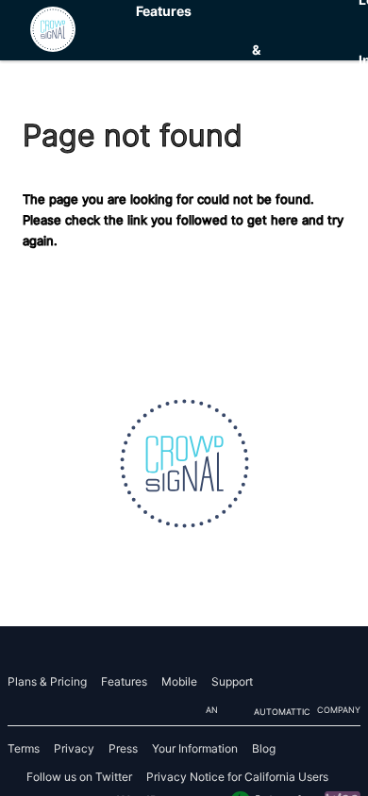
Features (124, 681)
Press (123, 748)
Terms (24, 748)
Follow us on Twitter (79, 777)
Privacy (74, 748)
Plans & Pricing (275, 50)
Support (232, 681)
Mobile (179, 681)
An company (283, 711)
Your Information (195, 748)
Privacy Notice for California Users (237, 777)
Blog (264, 748)
